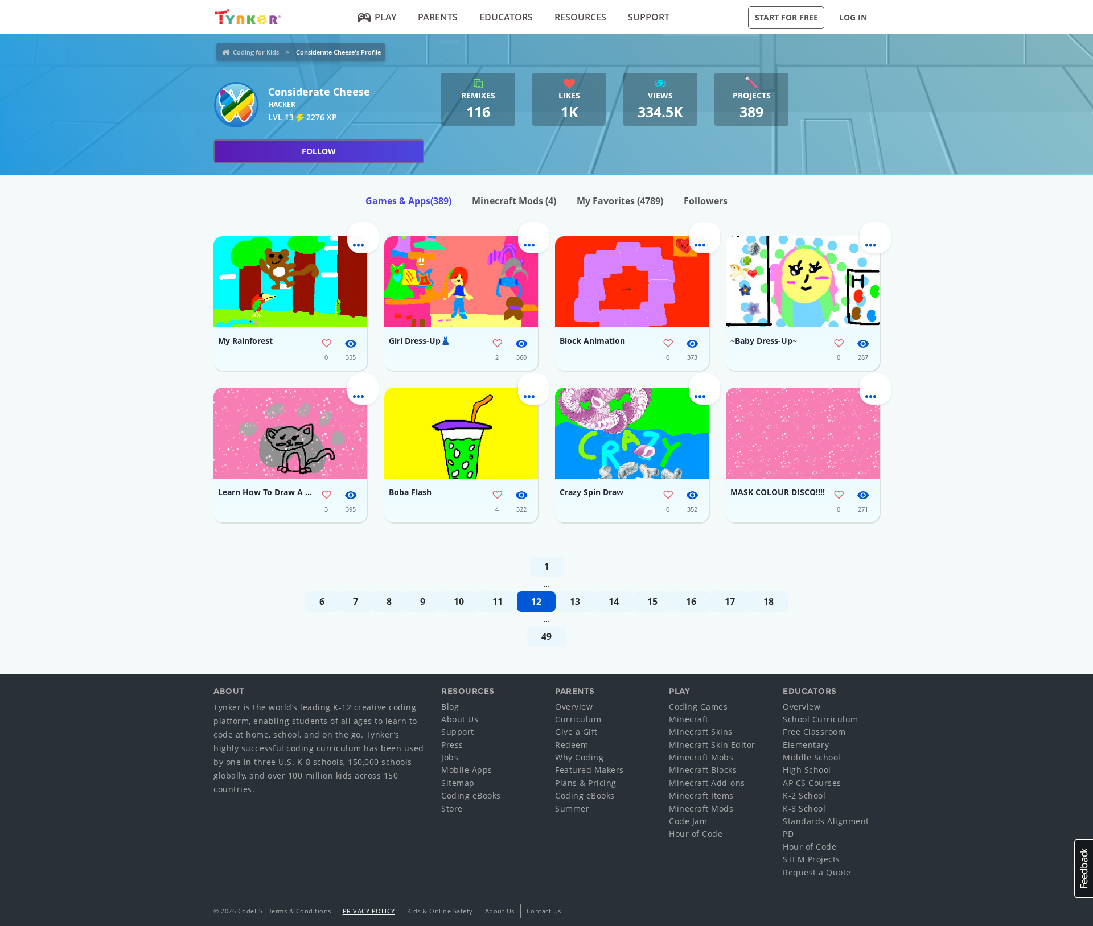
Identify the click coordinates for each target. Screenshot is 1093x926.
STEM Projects (811, 859)
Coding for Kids (256, 52)
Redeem (571, 744)
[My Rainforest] (290, 281)
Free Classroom (814, 731)
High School (807, 769)
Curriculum (578, 719)
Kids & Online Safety (440, 911)
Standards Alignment (826, 821)
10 (459, 601)
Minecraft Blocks (703, 769)
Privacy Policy (369, 911)
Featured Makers (589, 769)
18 (768, 601)
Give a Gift (576, 731)
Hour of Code (695, 833)
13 (575, 601)
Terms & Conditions (300, 911)
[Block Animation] (632, 281)
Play (385, 17)
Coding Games (698, 706)
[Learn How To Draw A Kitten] (290, 433)
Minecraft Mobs (701, 757)
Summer (572, 808)
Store (452, 808)
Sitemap (458, 782)
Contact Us (544, 911)
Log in (853, 17)
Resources (580, 17)
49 (546, 636)
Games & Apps (408, 201)
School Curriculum (820, 719)
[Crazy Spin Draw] (632, 433)
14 (614, 601)
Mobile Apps (466, 769)
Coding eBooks (471, 795)
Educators (506, 17)
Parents (438, 17)
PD (788, 833)
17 (730, 601)
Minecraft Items (701, 795)
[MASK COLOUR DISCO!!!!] (803, 433)
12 (536, 601)
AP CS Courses (812, 782)
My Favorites (620, 201)
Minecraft (689, 719)
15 (652, 601)
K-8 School (804, 808)
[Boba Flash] (461, 433)
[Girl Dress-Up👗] (461, 281)
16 (691, 601)
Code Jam (688, 821)
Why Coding (579, 757)
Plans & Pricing (586, 782)
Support (648, 17)
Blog (450, 706)
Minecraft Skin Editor (712, 744)
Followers (706, 201)
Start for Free (786, 17)
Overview (574, 706)
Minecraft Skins (701, 731)
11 (497, 601)
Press (452, 744)
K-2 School (804, 795)
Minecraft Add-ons (707, 782)
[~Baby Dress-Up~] (803, 281)
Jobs (449, 757)
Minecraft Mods (514, 201)
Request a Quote (817, 872)
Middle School (812, 757)
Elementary (806, 744)
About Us (459, 719)
